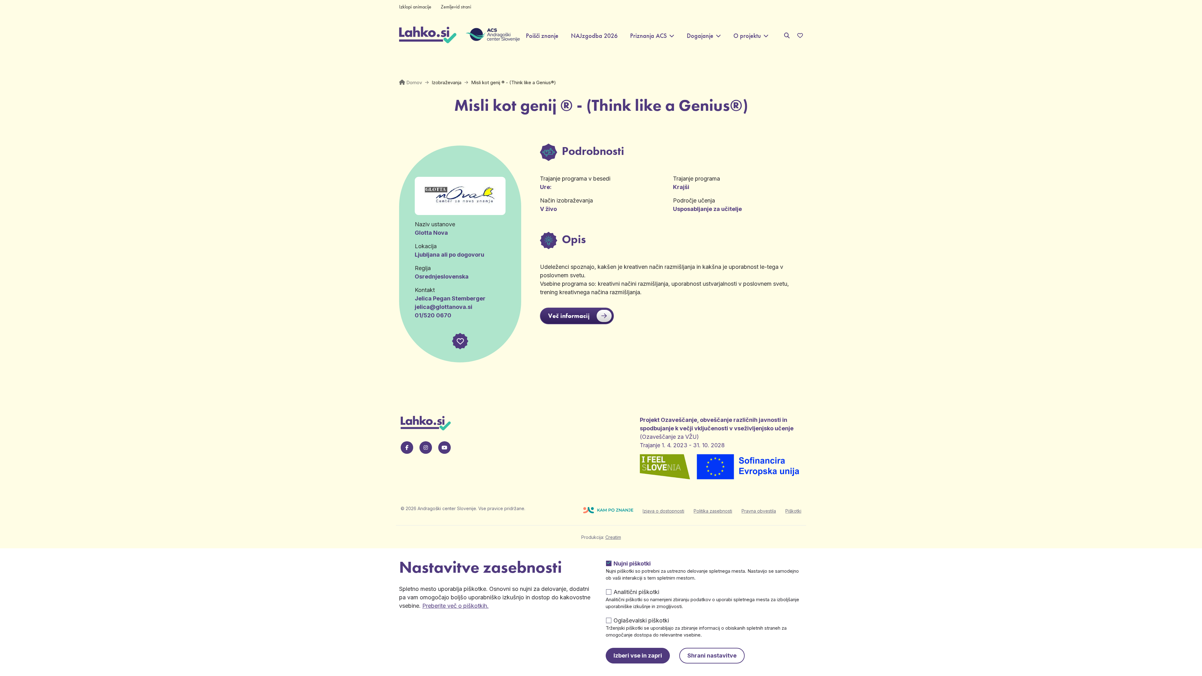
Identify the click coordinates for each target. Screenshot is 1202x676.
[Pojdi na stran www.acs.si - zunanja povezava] (488, 36)
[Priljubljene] (800, 35)
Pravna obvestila (759, 511)
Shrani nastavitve (712, 655)
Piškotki (793, 511)
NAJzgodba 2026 (594, 36)
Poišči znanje (542, 36)
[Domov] (427, 35)
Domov (414, 82)
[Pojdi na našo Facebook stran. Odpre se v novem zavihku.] (407, 447)
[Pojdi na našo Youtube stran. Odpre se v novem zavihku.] (444, 447)
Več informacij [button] (569, 316)
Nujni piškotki (632, 563)
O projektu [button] (747, 36)
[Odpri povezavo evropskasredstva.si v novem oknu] (748, 467)
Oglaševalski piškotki (641, 620)
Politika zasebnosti (713, 511)
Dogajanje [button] (700, 36)
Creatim (613, 537)
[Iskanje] (787, 35)
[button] (460, 341)
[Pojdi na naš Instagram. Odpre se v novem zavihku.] (425, 447)
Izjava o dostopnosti (663, 511)
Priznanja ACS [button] (648, 36)
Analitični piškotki (636, 592)
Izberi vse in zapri (638, 655)
